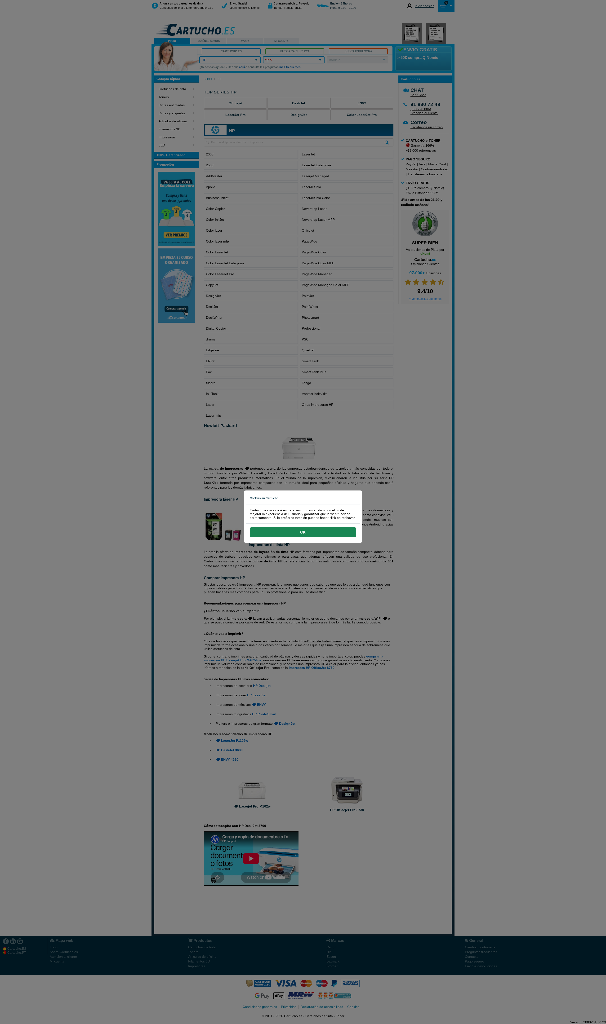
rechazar (348, 518)
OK (303, 532)
